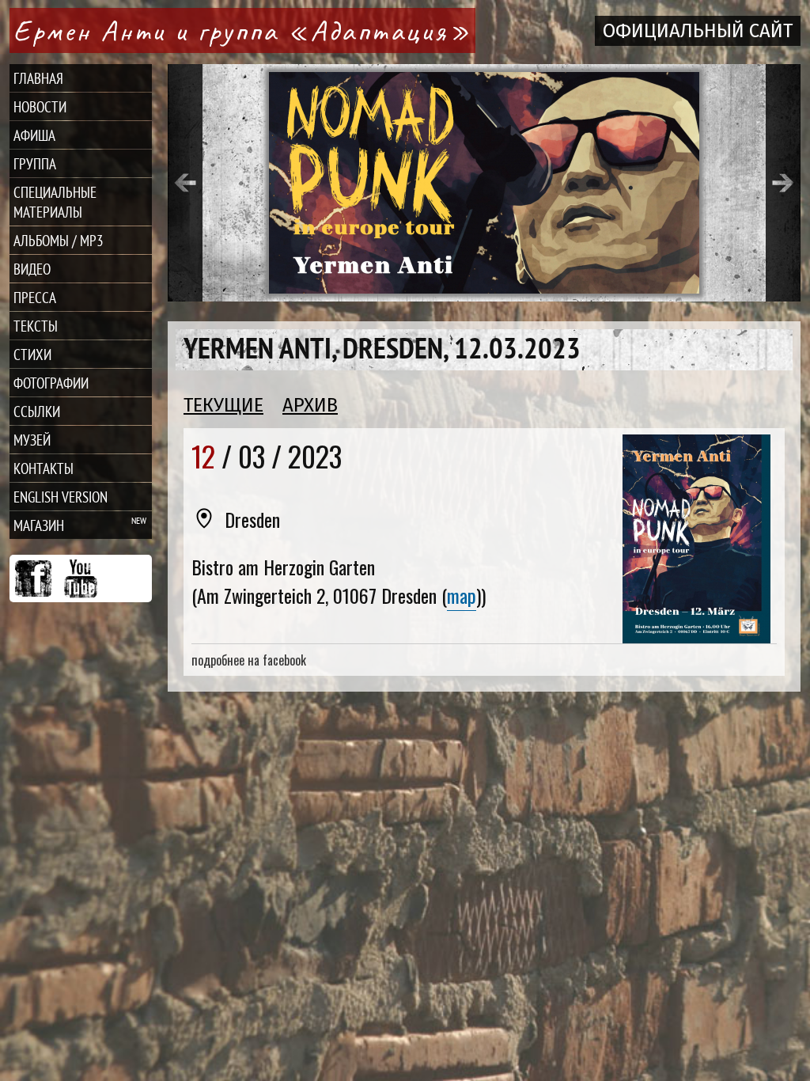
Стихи (32, 354)
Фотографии (51, 383)
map (461, 595)
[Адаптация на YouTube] (80, 578)
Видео (32, 269)
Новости (39, 106)
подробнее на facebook (248, 659)
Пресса (34, 297)
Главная (38, 78)
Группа (34, 163)
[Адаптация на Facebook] (33, 578)
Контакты (43, 468)
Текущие (223, 405)
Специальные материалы (55, 202)
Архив (310, 405)
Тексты (35, 326)
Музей (32, 439)
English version (60, 496)
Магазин (38, 525)
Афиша (34, 135)
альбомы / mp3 (58, 240)
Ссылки (36, 411)
